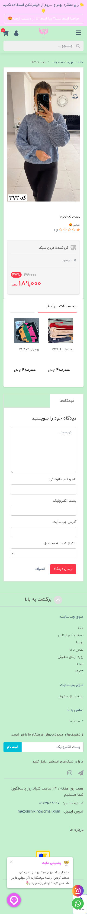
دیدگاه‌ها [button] (66, 401)
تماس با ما (76, 650)
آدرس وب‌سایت (64, 522)
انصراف (40, 569)
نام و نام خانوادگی (62, 479)
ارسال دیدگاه (63, 569)
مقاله (80, 664)
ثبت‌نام (12, 746)
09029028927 (49, 803)
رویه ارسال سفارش (71, 657)
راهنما (80, 642)
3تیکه (79, 671)
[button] (8, 33)
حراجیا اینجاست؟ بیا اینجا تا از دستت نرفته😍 (43, 18)
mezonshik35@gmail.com (39, 811)
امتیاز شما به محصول (60, 543)
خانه (81, 628)
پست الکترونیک (64, 500)
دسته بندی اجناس (71, 635)
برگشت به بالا (39, 599)
